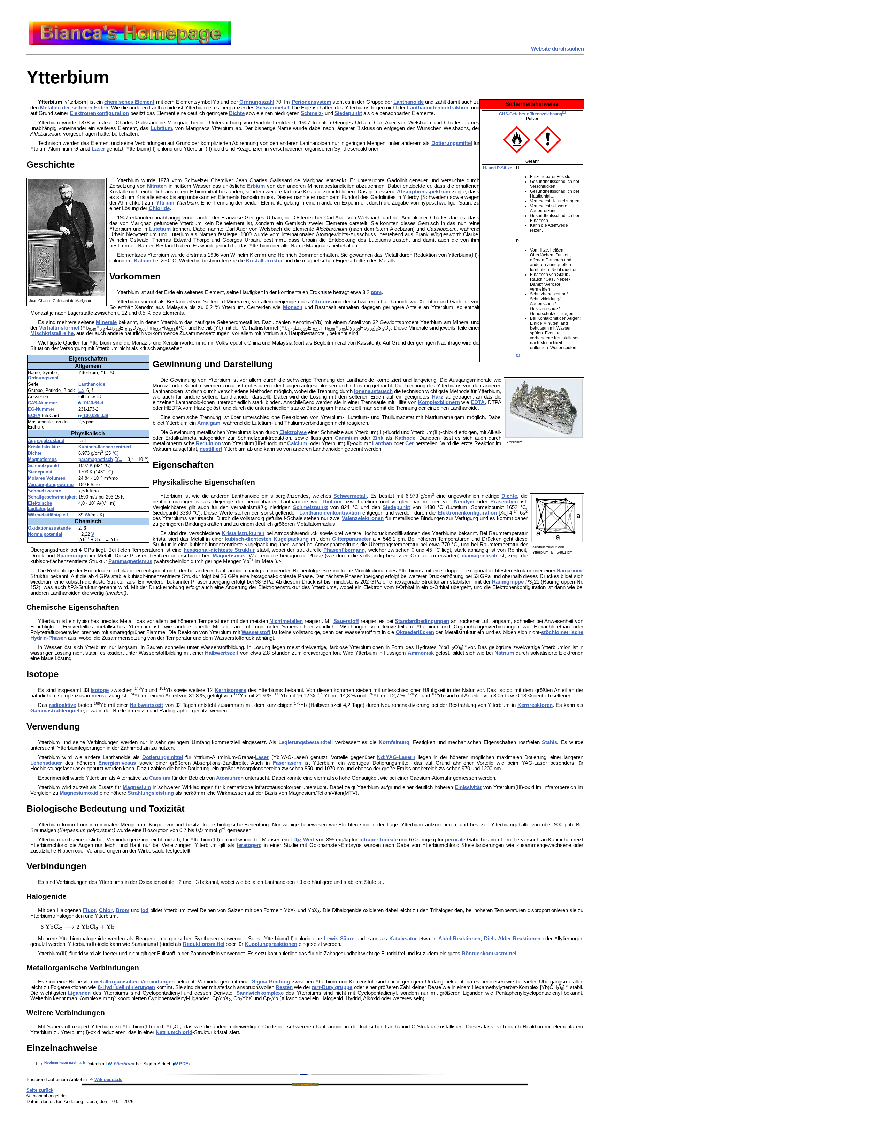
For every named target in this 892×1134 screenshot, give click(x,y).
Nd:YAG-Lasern (396, 757)
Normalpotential (45, 534)
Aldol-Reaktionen (459, 938)
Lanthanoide (408, 102)
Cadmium (346, 438)
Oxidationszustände (49, 528)
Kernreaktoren (535, 705)
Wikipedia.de (108, 1079)
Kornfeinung (394, 742)
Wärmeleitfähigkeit (48, 514)
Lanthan (382, 443)
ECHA (34, 415)
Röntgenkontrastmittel (489, 953)
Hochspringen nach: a (63, 1062)
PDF (183, 1063)
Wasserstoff (255, 632)
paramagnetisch (95, 459)
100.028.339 (95, 415)
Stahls (549, 742)
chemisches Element (129, 102)
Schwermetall (272, 107)
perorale (455, 839)
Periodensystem (311, 102)
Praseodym (504, 501)
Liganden (79, 993)
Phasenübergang (344, 550)
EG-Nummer (41, 409)
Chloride (159, 208)
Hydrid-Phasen (48, 638)
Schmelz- (312, 113)
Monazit (292, 307)
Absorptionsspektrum (423, 191)
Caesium (159, 778)
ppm (376, 292)
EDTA (478, 402)
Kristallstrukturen (243, 533)
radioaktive (62, 705)
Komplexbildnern (439, 402)
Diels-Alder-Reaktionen (512, 938)
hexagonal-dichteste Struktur (219, 550)
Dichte (237, 113)
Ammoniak (421, 653)
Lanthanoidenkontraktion (437, 107)
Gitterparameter (351, 539)
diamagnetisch (479, 555)
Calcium (297, 443)
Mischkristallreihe (52, 333)
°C (114, 453)
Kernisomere (230, 690)
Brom (122, 910)
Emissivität (468, 787)
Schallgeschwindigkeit (52, 497)
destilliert (211, 449)
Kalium (142, 260)
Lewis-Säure (339, 938)
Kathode (405, 438)
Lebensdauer (46, 763)
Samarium (569, 570)
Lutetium (161, 128)
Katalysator (403, 938)
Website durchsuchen (557, 49)
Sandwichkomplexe (260, 993)
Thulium (331, 501)
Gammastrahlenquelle (57, 710)
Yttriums (321, 301)
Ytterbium (123, 1063)
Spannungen (72, 555)
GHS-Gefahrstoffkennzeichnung (530, 113)
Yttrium (165, 203)
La (81, 390)
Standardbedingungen (422, 621)
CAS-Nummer (42, 403)
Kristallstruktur (264, 260)
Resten (284, 987)
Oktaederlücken (415, 632)
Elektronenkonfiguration (99, 113)
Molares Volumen (47, 478)
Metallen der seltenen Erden (74, 107)
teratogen (248, 845)
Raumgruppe (508, 582)
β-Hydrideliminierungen (126, 987)
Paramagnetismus (130, 561)
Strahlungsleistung (151, 793)
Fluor (89, 910)
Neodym (464, 501)
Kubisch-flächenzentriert (104, 446)
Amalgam (208, 423)
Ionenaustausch (373, 391)
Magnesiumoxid (79, 793)
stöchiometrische (562, 632)
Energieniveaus (117, 763)
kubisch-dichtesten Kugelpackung (267, 539)
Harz (437, 397)
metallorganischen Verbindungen (134, 982)
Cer (409, 443)
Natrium (504, 653)
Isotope (100, 690)
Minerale (106, 322)
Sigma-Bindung (271, 982)
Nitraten (157, 186)
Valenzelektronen (363, 518)
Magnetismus (42, 459)
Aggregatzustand (46, 440)
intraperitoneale (378, 839)
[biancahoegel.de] (130, 43)
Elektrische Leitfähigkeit (41, 506)
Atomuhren (230, 778)
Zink (378, 438)
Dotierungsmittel (451, 143)
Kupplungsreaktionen (271, 944)
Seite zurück (39, 1090)
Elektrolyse (293, 432)
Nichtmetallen (286, 621)
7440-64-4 (92, 403)
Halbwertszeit (221, 653)
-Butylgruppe (332, 987)
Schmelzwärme (44, 490)
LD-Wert (302, 839)
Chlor (106, 910)
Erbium (256, 186)
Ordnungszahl (256, 102)
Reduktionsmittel (203, 944)
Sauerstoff (346, 621)
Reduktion (208, 443)
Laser (98, 149)
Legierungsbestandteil (305, 742)
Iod (144, 910)
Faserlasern (287, 763)
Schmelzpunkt (43, 465)
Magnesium (137, 787)
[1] (564, 112)
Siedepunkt (348, 113)
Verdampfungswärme (51, 484)
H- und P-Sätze (497, 167)
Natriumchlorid (174, 1032)
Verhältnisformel (59, 328)
